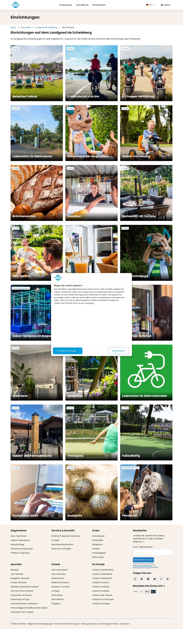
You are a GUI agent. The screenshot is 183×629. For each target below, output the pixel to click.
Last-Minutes (17, 574)
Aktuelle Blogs (17, 544)
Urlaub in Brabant (100, 590)
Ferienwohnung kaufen (22, 548)
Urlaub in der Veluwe (102, 595)
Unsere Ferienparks (20, 540)
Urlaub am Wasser (101, 603)
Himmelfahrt (57, 599)
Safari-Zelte (98, 557)
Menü (167, 4)
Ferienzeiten (99, 4)
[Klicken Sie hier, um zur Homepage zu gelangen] (16, 5)
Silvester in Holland (60, 586)
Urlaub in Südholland (102, 574)
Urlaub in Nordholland (102, 569)
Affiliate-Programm (20, 552)
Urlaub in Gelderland (102, 578)
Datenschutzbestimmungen (67, 624)
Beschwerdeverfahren (62, 544)
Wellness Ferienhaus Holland (24, 586)
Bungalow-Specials (20, 578)
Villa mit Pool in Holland (22, 590)
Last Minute (82, 4)
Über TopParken (19, 536)
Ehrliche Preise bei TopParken (66, 536)
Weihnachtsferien (60, 582)
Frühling (55, 590)
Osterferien (57, 595)
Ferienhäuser (98, 536)
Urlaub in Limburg (100, 586)
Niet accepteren (118, 351)
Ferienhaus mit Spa (20, 599)
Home (13, 27)
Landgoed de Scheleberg (46, 27)
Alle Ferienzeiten (59, 569)
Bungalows (97, 544)
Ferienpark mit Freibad (22, 612)
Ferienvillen (97, 540)
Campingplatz (99, 552)
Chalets (96, 548)
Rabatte (15, 569)
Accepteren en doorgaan (67, 351)
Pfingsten (56, 603)
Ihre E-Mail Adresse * (143, 547)
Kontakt (55, 540)
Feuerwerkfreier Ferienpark (24, 603)
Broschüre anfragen (61, 548)
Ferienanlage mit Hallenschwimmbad (29, 607)
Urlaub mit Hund (18, 582)
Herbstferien (57, 578)
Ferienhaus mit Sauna (21, 595)
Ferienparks (65, 4)
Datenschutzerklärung (142, 565)
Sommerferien (58, 574)
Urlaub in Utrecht (100, 582)
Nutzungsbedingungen (142, 567)
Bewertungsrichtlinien (109, 624)
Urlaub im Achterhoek (103, 599)
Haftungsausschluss (89, 624)
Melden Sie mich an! (143, 559)
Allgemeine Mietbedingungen (40, 624)
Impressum (125, 624)
